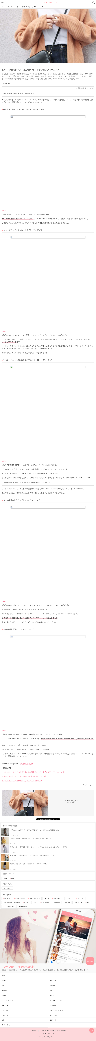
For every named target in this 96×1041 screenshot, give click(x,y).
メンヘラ (70, 898)
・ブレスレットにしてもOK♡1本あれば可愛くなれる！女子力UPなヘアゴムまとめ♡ (33, 772)
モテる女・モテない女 (56, 1000)
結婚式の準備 (23, 906)
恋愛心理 (52, 985)
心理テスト (5, 1010)
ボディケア (53, 1020)
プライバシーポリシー (47, 1030)
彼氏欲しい (7, 898)
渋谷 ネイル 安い (20, 898)
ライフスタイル (6, 1025)
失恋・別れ (53, 980)
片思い (4, 980)
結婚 (3, 985)
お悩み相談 (53, 1005)
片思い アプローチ (35, 898)
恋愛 (12, 878)
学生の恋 (4, 990)
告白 (51, 990)
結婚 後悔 (67, 902)
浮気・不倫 (5, 1005)
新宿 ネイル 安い (58, 898)
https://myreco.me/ (26, 764)
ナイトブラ (81, 898)
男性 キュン (78, 902)
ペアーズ (26, 902)
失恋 (88, 902)
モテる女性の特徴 (9, 906)
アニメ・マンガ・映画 (56, 1010)
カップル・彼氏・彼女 (8, 1000)
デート (52, 995)
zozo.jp (4, 210)
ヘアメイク (5, 1015)
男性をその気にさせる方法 (12, 902)
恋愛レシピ (48, 2)
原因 (5, 878)
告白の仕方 (57, 902)
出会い (4, 995)
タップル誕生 (45, 902)
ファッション (8, 888)
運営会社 (34, 1030)
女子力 (47, 898)
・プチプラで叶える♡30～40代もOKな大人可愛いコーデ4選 (24, 776)
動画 (3, 1020)
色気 (35, 902)
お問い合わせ (61, 1030)
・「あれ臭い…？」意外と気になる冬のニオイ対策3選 (22, 781)
